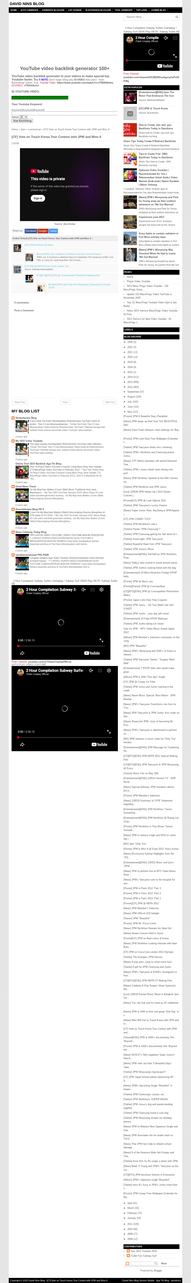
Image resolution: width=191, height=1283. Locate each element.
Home (14, 10)
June (130, 406)
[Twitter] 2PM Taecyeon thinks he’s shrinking (147, 447)
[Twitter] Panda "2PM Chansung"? (141, 529)
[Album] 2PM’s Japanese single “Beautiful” (146, 1179)
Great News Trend (25, 486)
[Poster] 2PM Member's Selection (141, 795)
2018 (130, 367)
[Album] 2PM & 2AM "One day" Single (144, 677)
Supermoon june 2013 (151, 217)
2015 (130, 372)
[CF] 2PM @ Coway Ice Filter (139, 681)
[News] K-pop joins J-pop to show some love (147, 961)
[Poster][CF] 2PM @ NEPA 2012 (141, 903)
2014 (130, 377)
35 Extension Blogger (98, 10)
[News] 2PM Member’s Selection (141, 908)
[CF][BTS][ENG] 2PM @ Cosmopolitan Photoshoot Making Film (68, 275)
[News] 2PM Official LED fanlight (141, 913)
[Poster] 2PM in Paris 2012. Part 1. (142, 898)
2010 (130, 1229)
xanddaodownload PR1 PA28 (32, 554)
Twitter (53, 230)
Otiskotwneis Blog (26, 418)
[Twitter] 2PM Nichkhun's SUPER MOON (145, 1099)
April (130, 1203)
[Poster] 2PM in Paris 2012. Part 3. (142, 888)
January (132, 1218)
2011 (130, 1224)
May (130, 411)
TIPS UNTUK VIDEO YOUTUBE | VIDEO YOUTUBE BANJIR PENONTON (67, 535)
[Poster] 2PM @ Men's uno (138, 581)
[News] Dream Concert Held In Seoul (143, 933)
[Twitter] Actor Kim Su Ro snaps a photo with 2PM (150, 1161)
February (132, 1213)
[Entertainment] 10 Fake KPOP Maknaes (145, 618)
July (130, 401)
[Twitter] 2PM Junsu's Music (138, 549)
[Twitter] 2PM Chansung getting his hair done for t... (151, 534)
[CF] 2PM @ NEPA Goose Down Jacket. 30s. (47, 266)
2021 (130, 352)
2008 (130, 1239)
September (133, 391)
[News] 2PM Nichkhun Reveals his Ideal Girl (147, 928)
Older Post (110, 402)
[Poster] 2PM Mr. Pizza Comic (139, 923)
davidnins (176, 1280)
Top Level (142, 10)
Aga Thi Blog (162, 1280)
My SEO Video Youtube (29, 441)
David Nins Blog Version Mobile (138, 1280)
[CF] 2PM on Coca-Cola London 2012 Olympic (148, 952)
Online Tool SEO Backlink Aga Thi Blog (38, 463)
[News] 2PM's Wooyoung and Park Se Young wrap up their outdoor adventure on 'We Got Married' (158, 201)
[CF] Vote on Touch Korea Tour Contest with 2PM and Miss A (77, 1280)
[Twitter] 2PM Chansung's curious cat (143, 1094)
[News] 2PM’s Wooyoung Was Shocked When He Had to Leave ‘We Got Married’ (157, 253)
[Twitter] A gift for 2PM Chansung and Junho (147, 967)
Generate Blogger (53, 10)
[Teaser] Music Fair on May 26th (141, 773)
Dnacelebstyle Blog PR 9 (29, 509)
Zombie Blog (158, 10)
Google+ (43, 230)
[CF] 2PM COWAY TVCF (137, 519)
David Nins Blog (27, 3)
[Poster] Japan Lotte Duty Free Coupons (145, 600)
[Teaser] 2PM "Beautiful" (136, 918)
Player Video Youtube (138, 281)
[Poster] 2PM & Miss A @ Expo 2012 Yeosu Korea (150, 848)
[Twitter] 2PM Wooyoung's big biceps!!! (144, 1072)
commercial (34, 129)
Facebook (31, 230)
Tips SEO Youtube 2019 (144, 1251)
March (131, 1208)
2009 (130, 1234)
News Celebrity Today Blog (30, 532)
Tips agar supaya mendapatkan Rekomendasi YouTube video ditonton (66, 444)
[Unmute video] (65, 708)
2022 (130, 347)
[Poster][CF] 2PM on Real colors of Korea (146, 938)
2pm (23, 129)
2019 (130, 362)
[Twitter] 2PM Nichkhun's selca (140, 524)
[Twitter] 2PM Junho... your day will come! (146, 613)
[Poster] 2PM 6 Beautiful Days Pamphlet (145, 416)
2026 (130, 342)
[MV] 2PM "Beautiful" (135, 645)
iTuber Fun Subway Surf (144, 1255)
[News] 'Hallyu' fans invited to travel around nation (150, 562)
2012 (130, 387)
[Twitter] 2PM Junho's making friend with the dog (149, 567)
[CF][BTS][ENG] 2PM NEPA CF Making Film (147, 980)
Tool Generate (123, 10)
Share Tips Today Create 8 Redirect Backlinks (149, 141)
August (131, 396)
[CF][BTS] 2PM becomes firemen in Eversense (149, 1174)
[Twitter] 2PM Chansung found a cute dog (145, 1112)
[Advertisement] (40, 36)
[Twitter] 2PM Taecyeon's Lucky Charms (145, 505)
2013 (130, 382)
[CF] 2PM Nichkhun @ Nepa (39, 245)
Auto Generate (29, 10)
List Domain (75, 10)
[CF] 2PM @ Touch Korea (153, 108)
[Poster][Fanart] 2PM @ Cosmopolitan (144, 586)
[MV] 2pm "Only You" (135, 843)
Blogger (158, 1270)
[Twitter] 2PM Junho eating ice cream (143, 623)
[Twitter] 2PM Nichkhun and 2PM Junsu (144, 486)
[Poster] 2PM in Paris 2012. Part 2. (142, 893)
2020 (130, 357)
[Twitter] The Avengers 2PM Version (142, 957)
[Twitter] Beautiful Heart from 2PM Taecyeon (147, 544)
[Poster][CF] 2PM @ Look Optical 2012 (144, 500)
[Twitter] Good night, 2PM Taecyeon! (143, 539)
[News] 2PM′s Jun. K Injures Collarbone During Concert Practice (69, 254)
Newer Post (20, 402)
